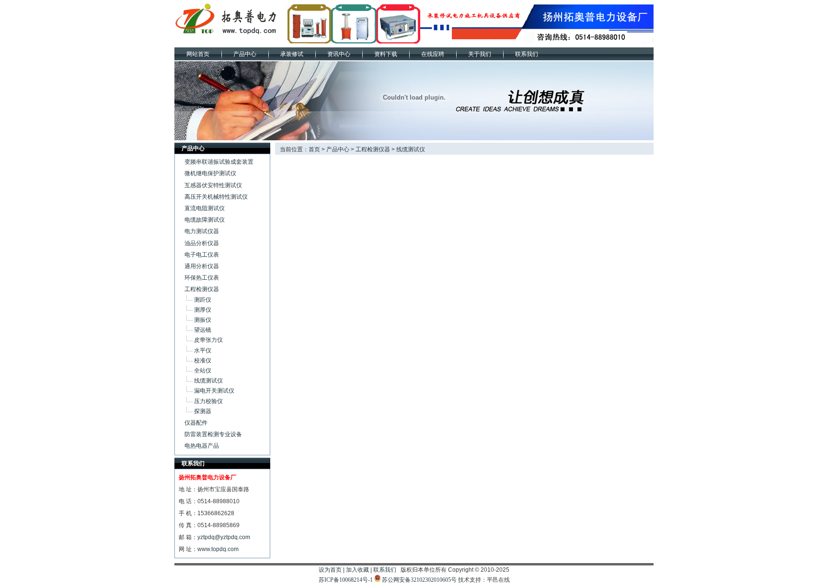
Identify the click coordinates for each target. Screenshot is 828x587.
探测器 (202, 411)
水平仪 (202, 350)
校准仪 (202, 360)
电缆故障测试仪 (204, 219)
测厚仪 (202, 309)
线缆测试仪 (208, 380)
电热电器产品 (201, 445)
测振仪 (202, 319)
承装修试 (291, 54)
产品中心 (244, 54)
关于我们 (479, 54)
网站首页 (197, 54)
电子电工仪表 (201, 254)
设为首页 (330, 569)
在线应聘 (432, 54)
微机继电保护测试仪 (210, 173)
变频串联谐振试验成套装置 (218, 161)
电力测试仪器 (201, 231)
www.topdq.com (218, 549)
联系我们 (526, 54)
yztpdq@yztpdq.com (223, 537)
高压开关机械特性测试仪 (216, 196)
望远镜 (202, 330)
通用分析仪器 (201, 266)
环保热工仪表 (201, 277)
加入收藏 (357, 569)
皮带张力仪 (208, 340)
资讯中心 (338, 54)
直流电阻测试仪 (204, 208)
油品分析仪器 (201, 243)
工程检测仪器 (201, 289)
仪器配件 (195, 422)
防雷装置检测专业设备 (213, 434)
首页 (314, 149)
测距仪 (202, 299)
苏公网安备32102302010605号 (419, 579)
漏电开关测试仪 (214, 390)
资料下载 (385, 54)
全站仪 (202, 370)
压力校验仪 (208, 401)
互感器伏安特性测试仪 (213, 185)
